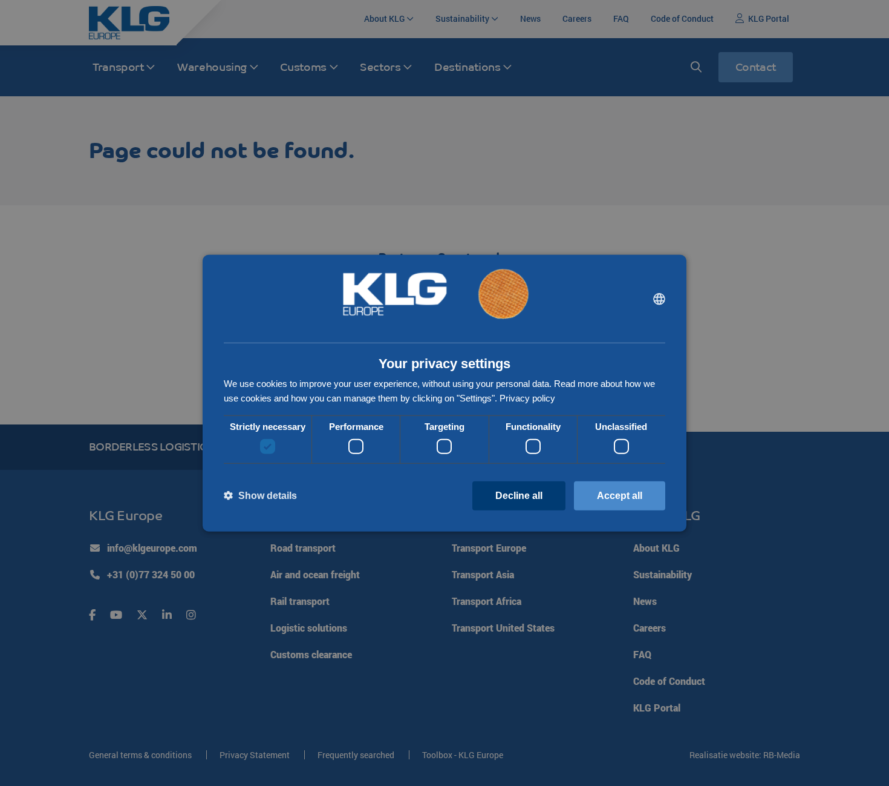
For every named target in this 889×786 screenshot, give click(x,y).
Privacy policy (527, 398)
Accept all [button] (619, 495)
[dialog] (444, 393)
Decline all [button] (518, 495)
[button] (260, 496)
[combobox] (659, 298)
